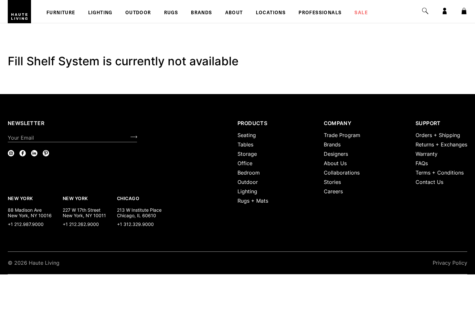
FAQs (422, 163)
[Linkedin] (34, 153)
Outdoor (138, 13)
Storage (247, 154)
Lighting (100, 13)
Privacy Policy (450, 263)
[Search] (425, 11)
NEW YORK (21, 198)
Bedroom (249, 172)
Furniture (61, 13)
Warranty (427, 154)
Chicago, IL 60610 (136, 215)
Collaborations (342, 172)
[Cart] (464, 11)
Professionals (320, 13)
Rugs (171, 13)
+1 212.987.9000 (26, 224)
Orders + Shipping (438, 135)
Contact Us (429, 182)
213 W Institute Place (139, 210)
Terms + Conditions (440, 172)
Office (245, 163)
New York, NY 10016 (30, 215)
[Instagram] (11, 153)
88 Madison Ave (25, 210)
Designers (336, 154)
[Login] (444, 11)
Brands (201, 13)
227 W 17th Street (81, 210)
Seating (247, 135)
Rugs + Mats (253, 200)
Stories (332, 182)
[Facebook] (22, 153)
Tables (245, 144)
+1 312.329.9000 (135, 224)
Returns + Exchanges (441, 144)
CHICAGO (128, 198)
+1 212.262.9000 (81, 224)
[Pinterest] (46, 153)
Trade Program (342, 135)
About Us (335, 163)
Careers (333, 191)
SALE (361, 13)
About (234, 13)
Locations (271, 13)
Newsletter (26, 123)
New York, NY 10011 (84, 215)
